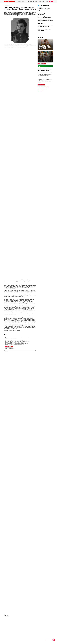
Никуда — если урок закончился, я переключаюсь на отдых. (15, 344)
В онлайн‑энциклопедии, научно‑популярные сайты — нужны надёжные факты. (18, 341)
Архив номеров (29, 1)
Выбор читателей (44, 5)
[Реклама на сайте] (54, 640)
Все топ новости (40, 33)
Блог (23, 1)
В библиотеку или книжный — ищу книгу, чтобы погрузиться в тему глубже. (17, 343)
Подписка (35, 1)
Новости (19, 1)
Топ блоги (40, 37)
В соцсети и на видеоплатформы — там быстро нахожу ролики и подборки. (17, 340)
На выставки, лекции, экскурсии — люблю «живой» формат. (15, 342)
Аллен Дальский (9, 10)
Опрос (39, 66)
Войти (51, 1)
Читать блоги (41, 63)
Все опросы (6, 351)
